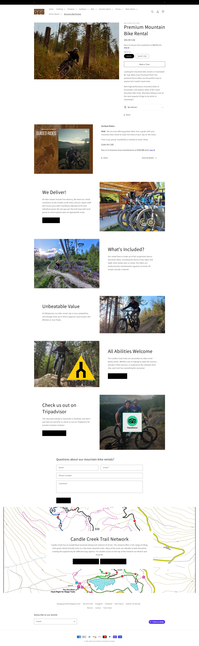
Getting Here (85, 561)
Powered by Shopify (108, 641)
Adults (129, 56)
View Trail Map (117, 376)
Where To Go (51, 220)
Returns (90, 608)
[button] (60, 9)
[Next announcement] (164, 2)
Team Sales (107, 608)
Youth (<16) (142, 56)
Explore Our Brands (133, 604)
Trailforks (113, 561)
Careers (98, 608)
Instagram (99, 604)
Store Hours (119, 604)
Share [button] (128, 115)
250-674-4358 (88, 604)
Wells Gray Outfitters (95, 641)
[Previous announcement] (34, 2)
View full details (148, 158)
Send (63, 500)
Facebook (108, 604)
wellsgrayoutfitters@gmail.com (68, 604)
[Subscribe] (74, 621)
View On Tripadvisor (54, 433)
